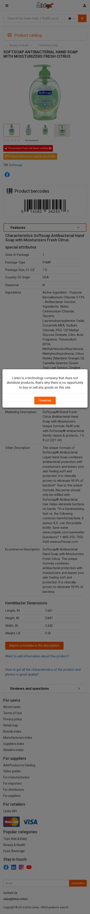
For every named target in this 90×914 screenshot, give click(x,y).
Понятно (45, 400)
